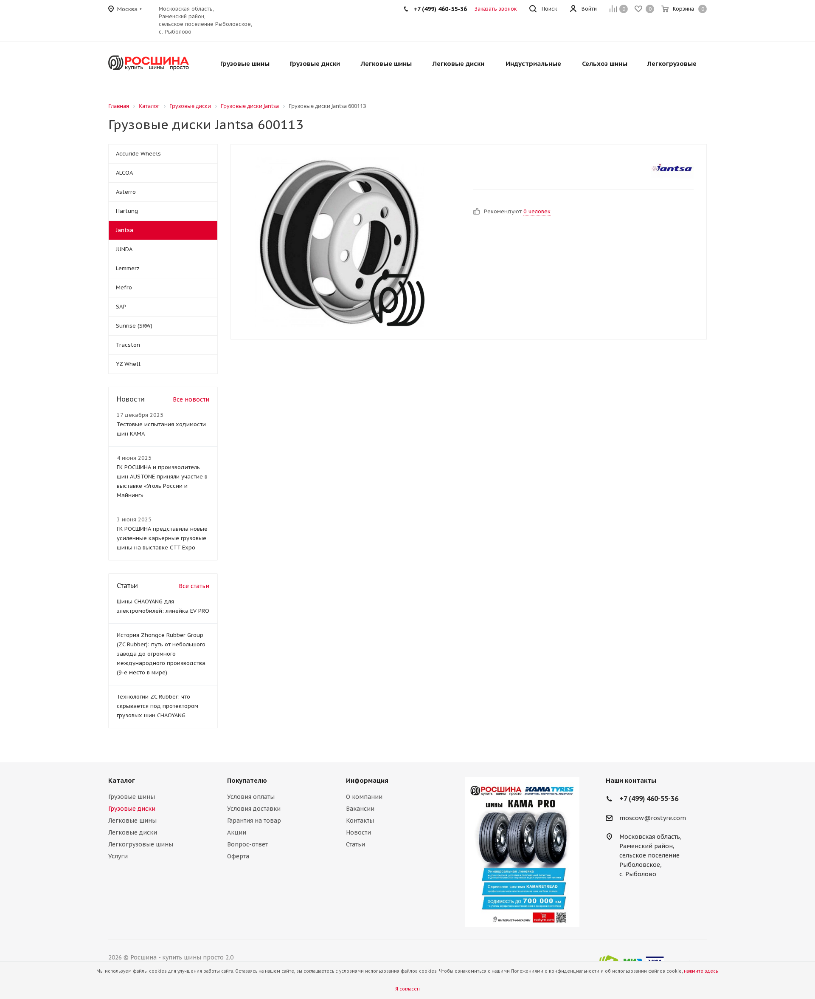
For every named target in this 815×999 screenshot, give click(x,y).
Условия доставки (254, 808)
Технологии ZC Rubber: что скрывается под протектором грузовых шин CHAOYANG (157, 706)
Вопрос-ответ (247, 844)
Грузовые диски (131, 808)
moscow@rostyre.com (652, 818)
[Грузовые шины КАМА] (522, 852)
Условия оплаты (251, 797)
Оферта (238, 856)
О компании (364, 797)
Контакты (360, 820)
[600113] (339, 242)
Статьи (355, 844)
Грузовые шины (131, 797)
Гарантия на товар (254, 820)
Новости (358, 832)
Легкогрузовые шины (140, 844)
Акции (236, 832)
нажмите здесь (701, 971)
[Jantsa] (672, 167)
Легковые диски (132, 832)
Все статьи (194, 586)
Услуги (118, 856)
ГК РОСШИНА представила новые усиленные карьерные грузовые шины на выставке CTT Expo (162, 538)
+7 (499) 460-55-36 (440, 9)
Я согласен (407, 989)
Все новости (191, 399)
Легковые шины (132, 820)
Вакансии (360, 808)
